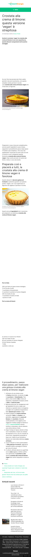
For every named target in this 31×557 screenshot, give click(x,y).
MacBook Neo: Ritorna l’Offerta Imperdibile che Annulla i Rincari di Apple (17, 521)
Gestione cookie (27, 555)
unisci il (13, 424)
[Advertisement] (15, 61)
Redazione (11, 537)
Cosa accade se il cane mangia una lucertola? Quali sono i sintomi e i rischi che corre (14, 468)
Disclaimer (26, 537)
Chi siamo (4, 537)
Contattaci (26, 547)
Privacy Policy (18, 537)
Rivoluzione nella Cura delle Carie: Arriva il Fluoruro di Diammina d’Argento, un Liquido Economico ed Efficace (17, 513)
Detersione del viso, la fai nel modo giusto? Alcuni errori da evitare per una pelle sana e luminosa (15, 475)
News (5, 463)
